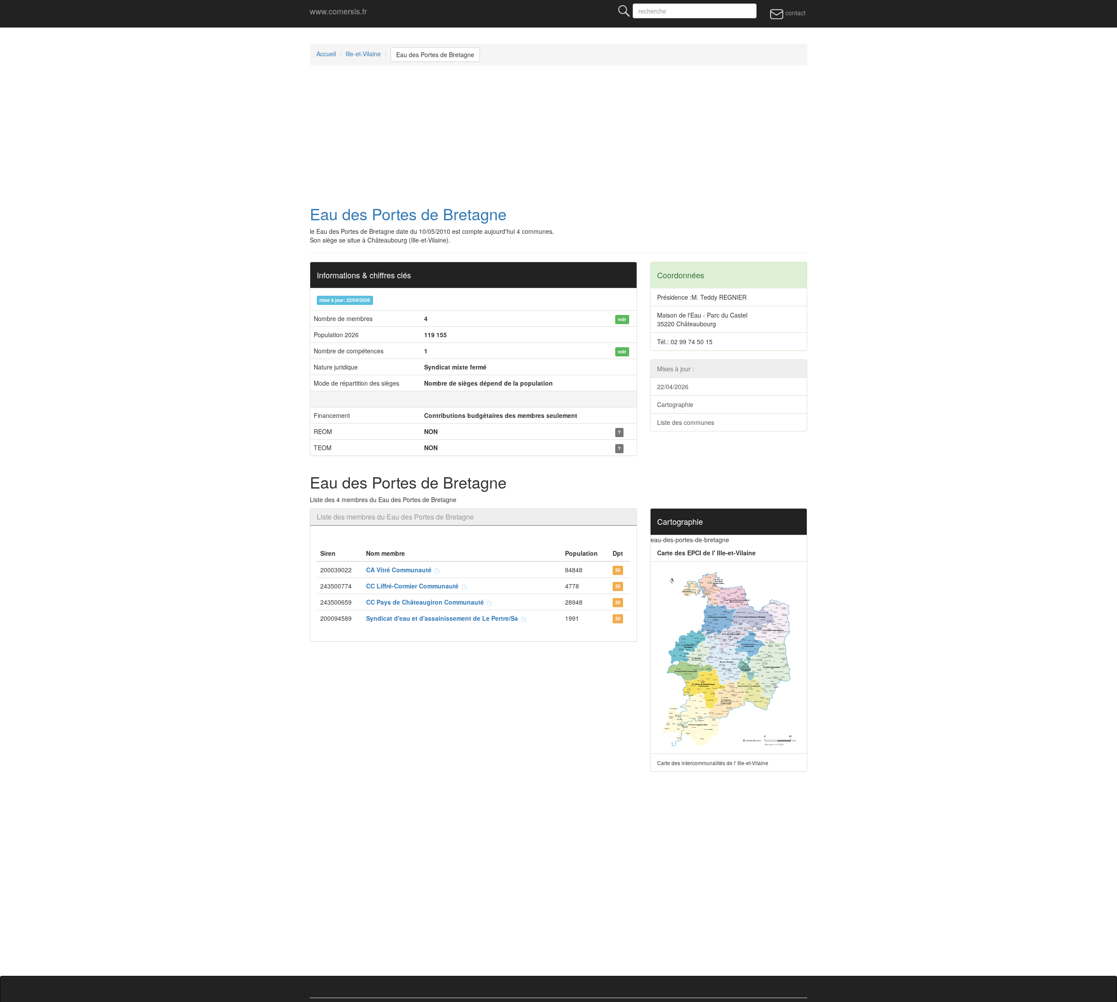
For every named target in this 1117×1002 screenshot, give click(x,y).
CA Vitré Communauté (400, 569)
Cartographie (675, 404)
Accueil (326, 53)
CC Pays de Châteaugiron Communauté (426, 602)
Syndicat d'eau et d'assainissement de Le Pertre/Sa (443, 618)
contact (794, 12)
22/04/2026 (673, 386)
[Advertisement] (558, 135)
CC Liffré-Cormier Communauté (414, 585)
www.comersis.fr (338, 11)
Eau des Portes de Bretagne (435, 54)
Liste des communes (685, 422)
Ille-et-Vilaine (363, 53)
